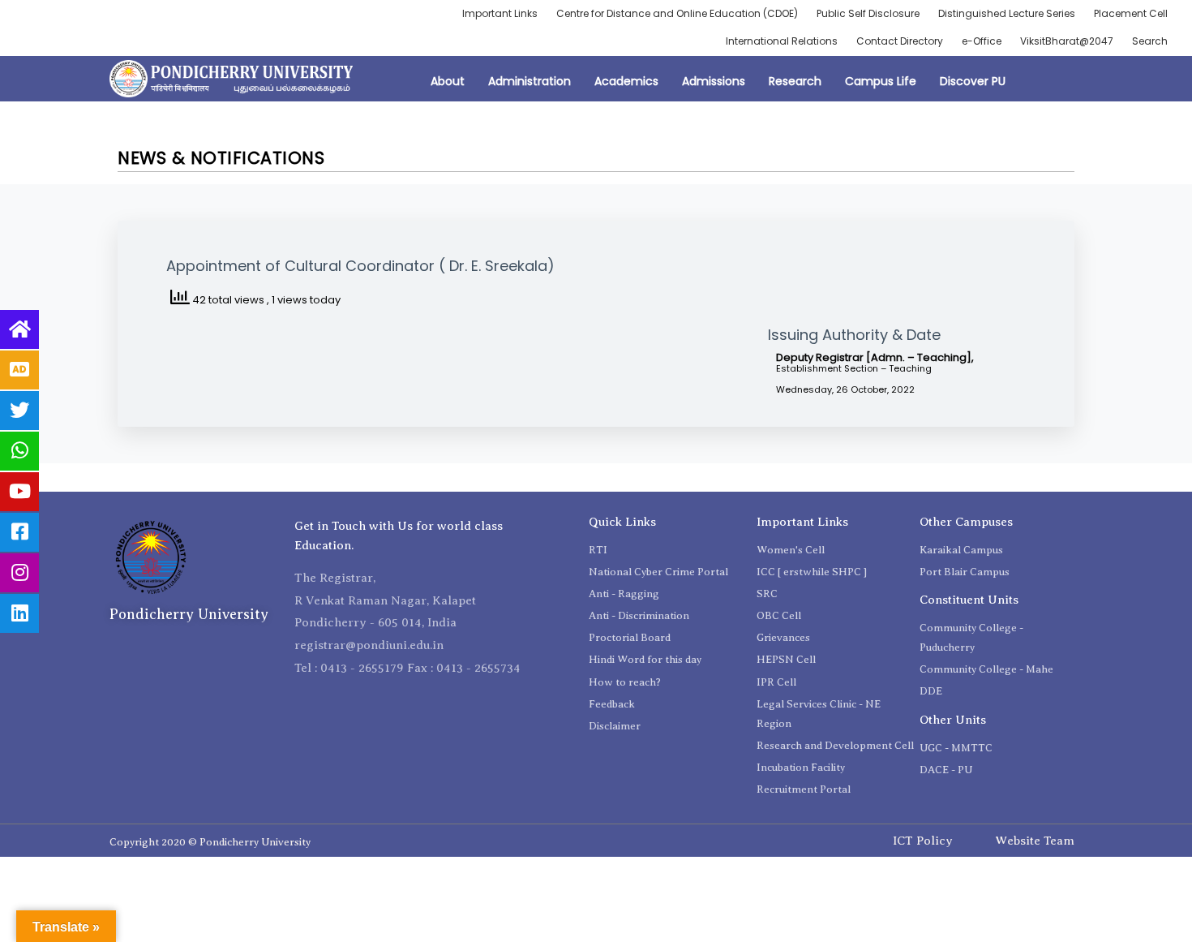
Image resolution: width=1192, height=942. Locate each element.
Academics (626, 81)
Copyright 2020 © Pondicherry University (210, 842)
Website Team (1034, 840)
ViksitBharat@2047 (1066, 41)
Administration (529, 81)
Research (795, 81)
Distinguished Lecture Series (1006, 13)
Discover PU (972, 81)
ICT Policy (923, 840)
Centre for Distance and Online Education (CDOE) (677, 13)
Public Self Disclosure (868, 13)
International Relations (782, 41)
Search (1150, 41)
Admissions (713, 81)
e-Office (981, 41)
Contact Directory (899, 41)
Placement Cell (1131, 13)
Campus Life (880, 81)
